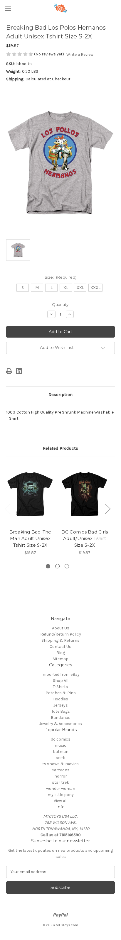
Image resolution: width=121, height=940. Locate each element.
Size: (60, 277)
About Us (60, 628)
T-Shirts (60, 686)
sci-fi (60, 757)
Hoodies (60, 699)
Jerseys (60, 705)
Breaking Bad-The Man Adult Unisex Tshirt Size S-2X (30, 538)
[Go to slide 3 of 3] (67, 566)
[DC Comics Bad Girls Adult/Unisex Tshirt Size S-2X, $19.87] (84, 493)
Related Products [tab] (60, 448)
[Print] (9, 371)
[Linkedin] (19, 371)
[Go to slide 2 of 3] (57, 566)
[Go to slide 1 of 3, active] (48, 566)
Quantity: (60, 304)
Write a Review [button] (79, 54)
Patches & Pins (61, 692)
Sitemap (60, 658)
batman (60, 751)
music (60, 745)
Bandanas (60, 717)
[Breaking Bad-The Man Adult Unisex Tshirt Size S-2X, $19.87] (30, 493)
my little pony (61, 794)
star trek (60, 782)
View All (61, 800)
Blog (60, 652)
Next (107, 509)
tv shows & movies (60, 763)
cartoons (61, 770)
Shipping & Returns (60, 640)
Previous (8, 509)
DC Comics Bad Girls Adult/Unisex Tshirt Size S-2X (84, 538)
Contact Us (60, 646)
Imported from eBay (60, 674)
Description (60, 394)
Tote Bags (60, 711)
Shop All (60, 680)
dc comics (60, 739)
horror (60, 776)
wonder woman (60, 788)
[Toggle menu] (8, 8)
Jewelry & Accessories (60, 723)
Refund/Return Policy (60, 634)
